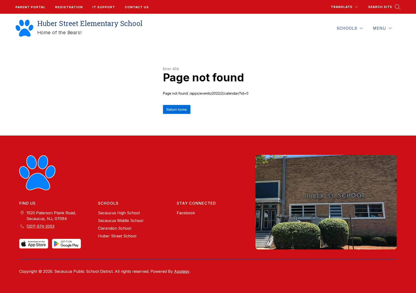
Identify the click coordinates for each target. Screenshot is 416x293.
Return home (177, 109)
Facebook (186, 212)
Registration (69, 7)
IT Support (103, 7)
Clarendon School (114, 228)
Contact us (137, 7)
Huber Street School (117, 236)
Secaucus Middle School (120, 220)
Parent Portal (30, 7)
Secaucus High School (119, 212)
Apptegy (181, 271)
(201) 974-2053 (40, 226)
